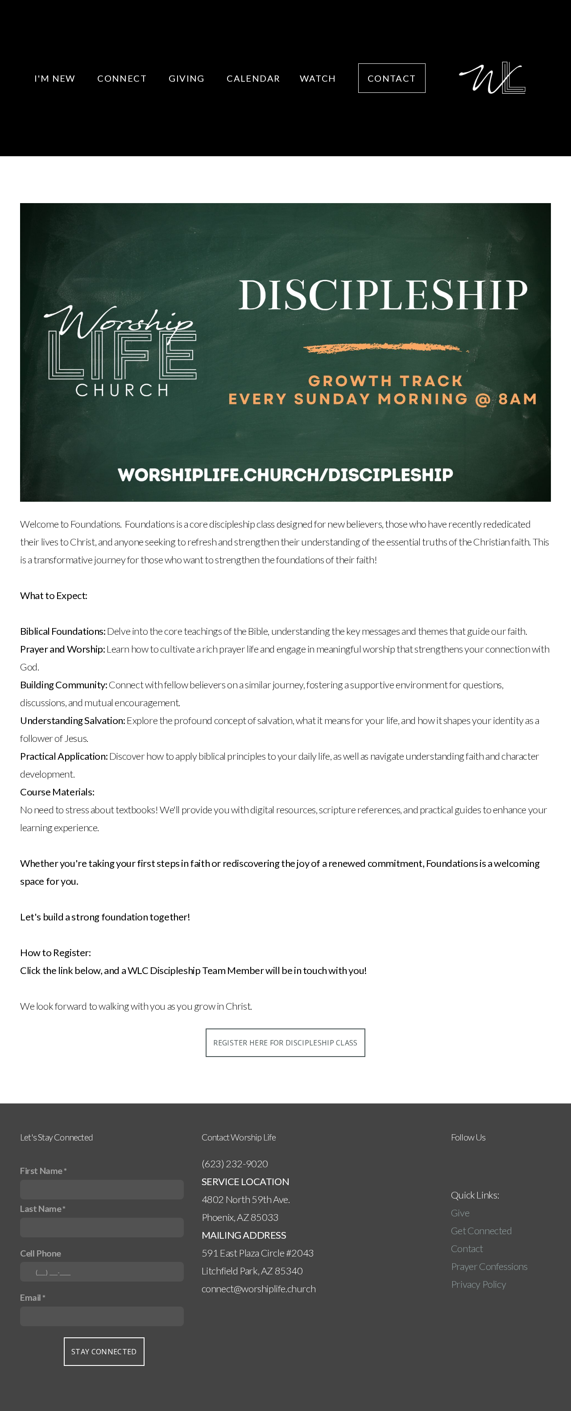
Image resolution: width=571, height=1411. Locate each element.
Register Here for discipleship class (285, 1043)
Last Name (40, 1208)
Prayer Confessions (489, 1266)
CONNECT (123, 78)
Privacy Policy (478, 1284)
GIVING (188, 78)
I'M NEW (56, 78)
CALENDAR (253, 78)
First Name (41, 1170)
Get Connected (481, 1230)
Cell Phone (40, 1253)
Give (461, 1213)
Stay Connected (104, 1352)
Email (30, 1297)
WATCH (319, 78)
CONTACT (392, 78)
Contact (467, 1248)
